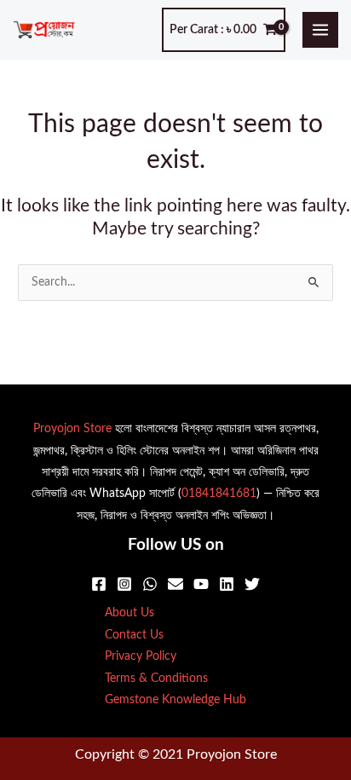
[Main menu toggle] (320, 30)
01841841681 (218, 494)
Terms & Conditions (156, 679)
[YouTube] (201, 584)
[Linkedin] (226, 584)
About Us (129, 613)
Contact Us (134, 635)
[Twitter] (252, 584)
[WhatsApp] (150, 584)
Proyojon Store (72, 429)
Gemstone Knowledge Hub (175, 700)
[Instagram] (124, 584)
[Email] (175, 584)
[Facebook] (98, 584)
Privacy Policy (140, 656)
